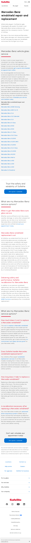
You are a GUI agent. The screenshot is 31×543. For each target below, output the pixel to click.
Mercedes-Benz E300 (7, 126)
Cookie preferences (15, 518)
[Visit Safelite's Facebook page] (7, 504)
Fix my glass (5, 478)
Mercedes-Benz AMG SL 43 (9, 110)
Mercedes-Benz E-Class (8, 122)
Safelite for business (22, 471)
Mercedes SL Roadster (8, 170)
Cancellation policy (15, 522)
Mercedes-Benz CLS (7, 119)
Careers (22, 466)
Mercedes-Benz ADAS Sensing (10, 107)
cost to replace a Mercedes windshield (16, 325)
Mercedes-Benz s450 (7, 160)
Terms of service (15, 511)
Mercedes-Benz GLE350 (8, 138)
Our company (5, 491)
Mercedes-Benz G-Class (8, 132)
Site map (15, 525)
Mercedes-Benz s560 (7, 167)
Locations (5, 6)
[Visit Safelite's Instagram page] (12, 504)
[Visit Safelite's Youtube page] (18, 504)
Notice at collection (15, 529)
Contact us (22, 462)
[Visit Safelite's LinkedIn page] (24, 504)
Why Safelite (5, 487)
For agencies (8, 471)
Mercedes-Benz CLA (7, 113)
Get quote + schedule (15, 191)
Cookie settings (4, 541)
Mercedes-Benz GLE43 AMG (9, 141)
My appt (15, 6)
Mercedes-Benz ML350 (8, 154)
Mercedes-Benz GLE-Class (9, 135)
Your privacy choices (14, 515)
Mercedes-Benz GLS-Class (9, 148)
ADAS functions (6, 299)
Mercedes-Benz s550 (7, 164)
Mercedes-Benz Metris (8, 157)
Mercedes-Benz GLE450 (8, 145)
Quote (26, 6)
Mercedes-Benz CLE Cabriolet (10, 116)
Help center (8, 466)
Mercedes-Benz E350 (7, 129)
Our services (5, 482)
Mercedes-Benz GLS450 (8, 151)
